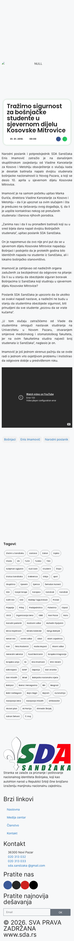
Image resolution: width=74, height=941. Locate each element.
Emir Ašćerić (55, 662)
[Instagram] (16, 885)
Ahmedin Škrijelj (44, 708)
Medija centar (16, 817)
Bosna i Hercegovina (28, 685)
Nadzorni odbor (34, 623)
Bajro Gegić (32, 693)
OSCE (8, 615)
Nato (65, 615)
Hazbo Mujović (40, 646)
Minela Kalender (34, 631)
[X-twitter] (33, 885)
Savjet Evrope (21, 592)
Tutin (27, 561)
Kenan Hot (10, 638)
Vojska (56, 553)
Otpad (65, 607)
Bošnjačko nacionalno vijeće (45, 677)
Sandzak (50, 592)
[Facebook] (7, 885)
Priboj (21, 607)
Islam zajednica (54, 638)
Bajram (46, 693)
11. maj (28, 716)
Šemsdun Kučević (53, 584)
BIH (44, 685)
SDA (8, 592)
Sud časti (33, 568)
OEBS (41, 615)
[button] (58, 139)
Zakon (45, 553)
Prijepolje (10, 607)
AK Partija (26, 708)
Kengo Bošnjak (53, 631)
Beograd (54, 685)
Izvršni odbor (26, 638)
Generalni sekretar (14, 654)
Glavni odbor (58, 646)
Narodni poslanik (56, 439)
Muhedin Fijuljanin (54, 623)
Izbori (39, 638)
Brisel (24, 677)
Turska (38, 561)
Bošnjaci (10, 439)
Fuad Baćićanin (35, 654)
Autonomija (60, 693)
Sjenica (36, 584)
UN (18, 561)
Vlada (9, 561)
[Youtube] (25, 885)
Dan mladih (11, 677)
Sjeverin (24, 584)
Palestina (52, 607)
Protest (56, 600)
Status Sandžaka (14, 576)
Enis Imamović (30, 439)
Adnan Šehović (13, 716)
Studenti (47, 568)
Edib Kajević (11, 669)
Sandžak (63, 592)
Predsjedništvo (36, 607)
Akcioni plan (11, 708)
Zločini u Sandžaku (15, 553)
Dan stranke (50, 669)
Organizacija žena (24, 615)
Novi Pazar (53, 615)
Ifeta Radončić (22, 646)
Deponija (36, 669)
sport (55, 576)
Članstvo (13, 825)
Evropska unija (12, 662)
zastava (33, 553)
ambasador (54, 701)
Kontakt (12, 833)
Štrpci (58, 568)
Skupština (10, 584)
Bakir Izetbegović (14, 693)
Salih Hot (10, 600)
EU (25, 662)
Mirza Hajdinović (14, 631)
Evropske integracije (57, 654)
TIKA (48, 561)
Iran (8, 646)
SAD (21, 600)
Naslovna (13, 809)
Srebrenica (33, 576)
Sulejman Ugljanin (14, 568)
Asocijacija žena (13, 701)
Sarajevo (36, 592)
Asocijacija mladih (35, 701)
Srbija (45, 576)
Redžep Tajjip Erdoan (38, 600)
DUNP (24, 669)
